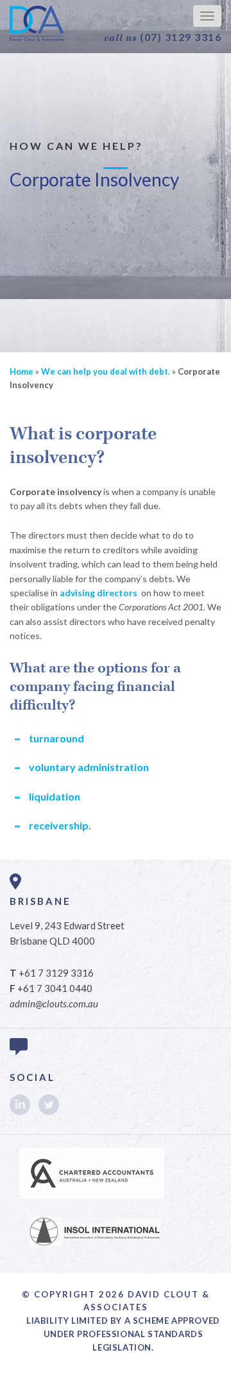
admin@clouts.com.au (54, 1003)
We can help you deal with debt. (105, 371)
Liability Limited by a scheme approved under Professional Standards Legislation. (123, 1334)
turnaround (56, 738)
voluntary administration (89, 767)
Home (21, 371)
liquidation (54, 796)
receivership (59, 825)
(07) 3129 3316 (162, 38)
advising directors (98, 592)
